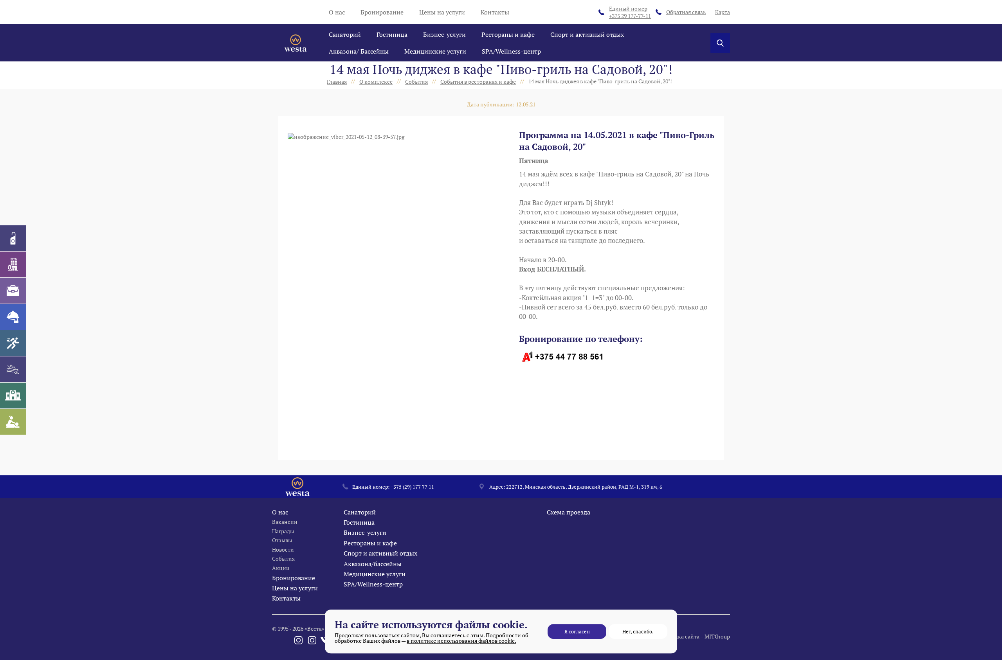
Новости (283, 549)
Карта (722, 12)
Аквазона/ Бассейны (359, 51)
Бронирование (382, 12)
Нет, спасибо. (638, 631)
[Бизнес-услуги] (13, 291)
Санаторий (345, 34)
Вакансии (284, 521)
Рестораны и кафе (508, 34)
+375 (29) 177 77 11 (412, 486)
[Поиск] (720, 43)
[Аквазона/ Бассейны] (13, 369)
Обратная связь (686, 12)
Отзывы (282, 540)
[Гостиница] (13, 264)
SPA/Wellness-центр (511, 51)
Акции (281, 568)
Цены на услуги (442, 12)
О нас (337, 12)
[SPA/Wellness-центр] (13, 422)
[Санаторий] (13, 238)
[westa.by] (295, 43)
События (283, 558)
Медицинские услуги (435, 51)
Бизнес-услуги (444, 34)
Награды (283, 531)
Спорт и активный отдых (587, 34)
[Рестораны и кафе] (13, 317)
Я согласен (577, 631)
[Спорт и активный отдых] (13, 343)
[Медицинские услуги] (13, 395)
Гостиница (392, 34)
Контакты (495, 12)
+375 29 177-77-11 (630, 12)
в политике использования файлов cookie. (461, 640)
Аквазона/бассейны (373, 563)
